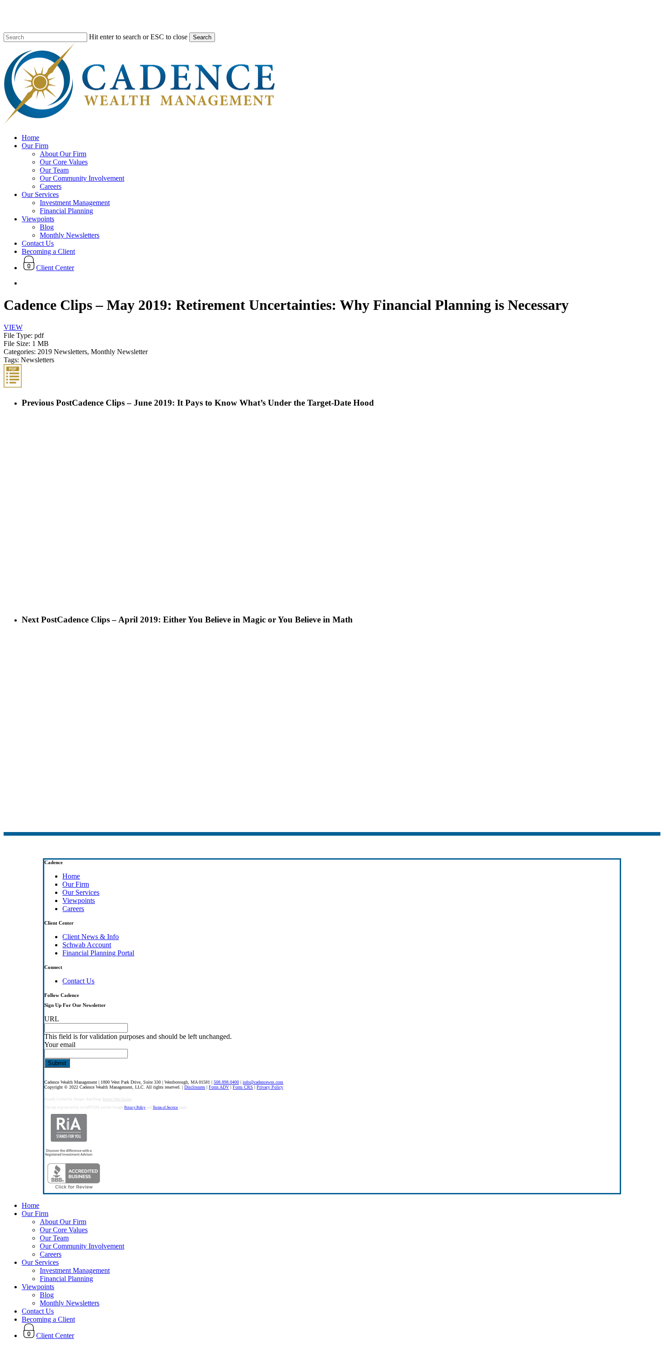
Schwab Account (86, 945)
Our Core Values (64, 1230)
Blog (47, 1295)
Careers (73, 908)
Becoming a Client (48, 1319)
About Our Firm (63, 1221)
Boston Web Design (117, 1099)
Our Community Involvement (82, 1246)
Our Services (80, 892)
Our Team (54, 1238)
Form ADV (219, 1087)
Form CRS (243, 1087)
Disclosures (194, 1087)
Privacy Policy (270, 1087)
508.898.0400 (226, 1082)
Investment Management (75, 1270)
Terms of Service (165, 1107)
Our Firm (75, 884)
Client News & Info (90, 936)
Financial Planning (66, 1278)
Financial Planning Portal (98, 953)
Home (71, 876)
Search (202, 37)
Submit (57, 1063)
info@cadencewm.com (263, 1082)
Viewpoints (78, 900)
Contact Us (78, 981)
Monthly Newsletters (69, 1303)
